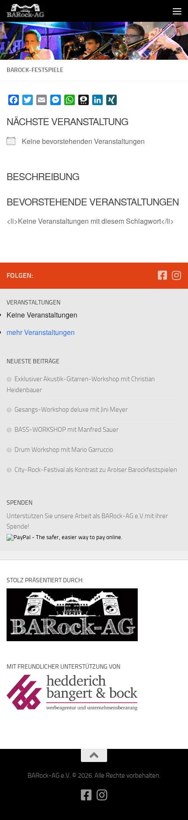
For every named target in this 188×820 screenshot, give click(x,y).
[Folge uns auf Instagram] (176, 275)
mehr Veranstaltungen (41, 332)
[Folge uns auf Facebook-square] (162, 275)
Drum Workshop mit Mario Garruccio (63, 450)
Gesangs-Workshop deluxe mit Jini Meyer (71, 409)
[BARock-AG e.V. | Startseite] (32, 10)
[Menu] (177, 11)
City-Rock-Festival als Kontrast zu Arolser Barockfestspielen (95, 470)
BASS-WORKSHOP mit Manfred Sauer (66, 430)
